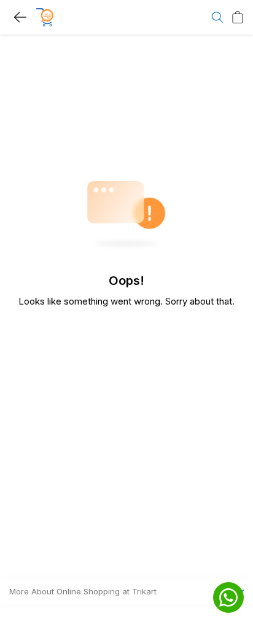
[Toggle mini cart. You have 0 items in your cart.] (238, 17)
